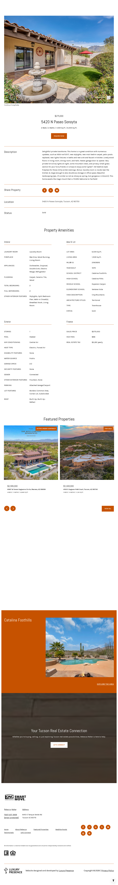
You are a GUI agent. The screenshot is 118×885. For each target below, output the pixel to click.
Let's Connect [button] (59, 745)
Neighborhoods (61, 829)
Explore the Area (105, 684)
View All (108, 509)
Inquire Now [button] (59, 136)
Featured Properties (41, 829)
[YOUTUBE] (108, 827)
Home (6, 829)
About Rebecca (21, 829)
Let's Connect (26, 833)
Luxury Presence (66, 870)
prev (12, 97)
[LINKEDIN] (95, 827)
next (18, 97)
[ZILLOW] (83, 833)
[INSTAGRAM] (89, 827)
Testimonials (9, 833)
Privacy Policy (107, 870)
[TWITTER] (102, 827)
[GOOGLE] (89, 833)
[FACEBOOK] (83, 827)
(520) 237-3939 (10, 815)
